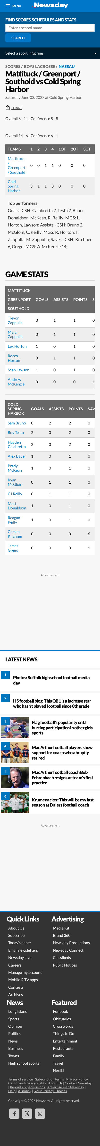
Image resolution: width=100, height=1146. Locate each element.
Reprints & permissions (27, 1087)
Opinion (15, 1026)
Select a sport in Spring (24, 53)
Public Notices (65, 965)
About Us (16, 928)
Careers (14, 965)
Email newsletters (23, 950)
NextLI (58, 1070)
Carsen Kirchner (15, 533)
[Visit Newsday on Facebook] (14, 1113)
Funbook (60, 1011)
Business (15, 1048)
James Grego (13, 547)
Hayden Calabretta (17, 444)
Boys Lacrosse (39, 66)
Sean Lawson (18, 369)
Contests (16, 987)
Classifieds (62, 957)
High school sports (23, 1063)
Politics (14, 1033)
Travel (58, 1063)
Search (18, 38)
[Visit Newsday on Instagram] (40, 1113)
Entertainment (65, 1041)
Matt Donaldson (17, 505)
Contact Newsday (78, 1083)
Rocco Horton (14, 357)
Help (12, 1091)
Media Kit (61, 928)
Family (58, 1055)
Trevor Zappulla (15, 320)
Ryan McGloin (15, 482)
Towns (13, 1055)
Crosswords (63, 1026)
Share (16, 108)
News (13, 1041)
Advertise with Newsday (65, 1087)
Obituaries (62, 1018)
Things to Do (63, 1033)
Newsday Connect (68, 950)
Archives (15, 994)
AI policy (24, 1091)
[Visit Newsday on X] (27, 1113)
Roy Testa (16, 432)
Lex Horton (17, 346)
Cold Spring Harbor (14, 186)
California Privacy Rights (27, 1083)
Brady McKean (15, 467)
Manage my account (25, 972)
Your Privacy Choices (50, 1091)
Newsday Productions (71, 942)
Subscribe (16, 935)
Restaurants (63, 1048)
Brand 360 (61, 935)
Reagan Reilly (14, 519)
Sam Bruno (17, 423)
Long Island (17, 1011)
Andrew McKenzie (16, 381)
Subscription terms (49, 1079)
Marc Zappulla (15, 334)
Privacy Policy (77, 1079)
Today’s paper (19, 942)
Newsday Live (19, 957)
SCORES (12, 66)
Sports (13, 1018)
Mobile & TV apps (23, 979)
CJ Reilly (15, 493)
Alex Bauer (17, 456)
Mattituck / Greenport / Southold (16, 165)
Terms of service (20, 1079)
